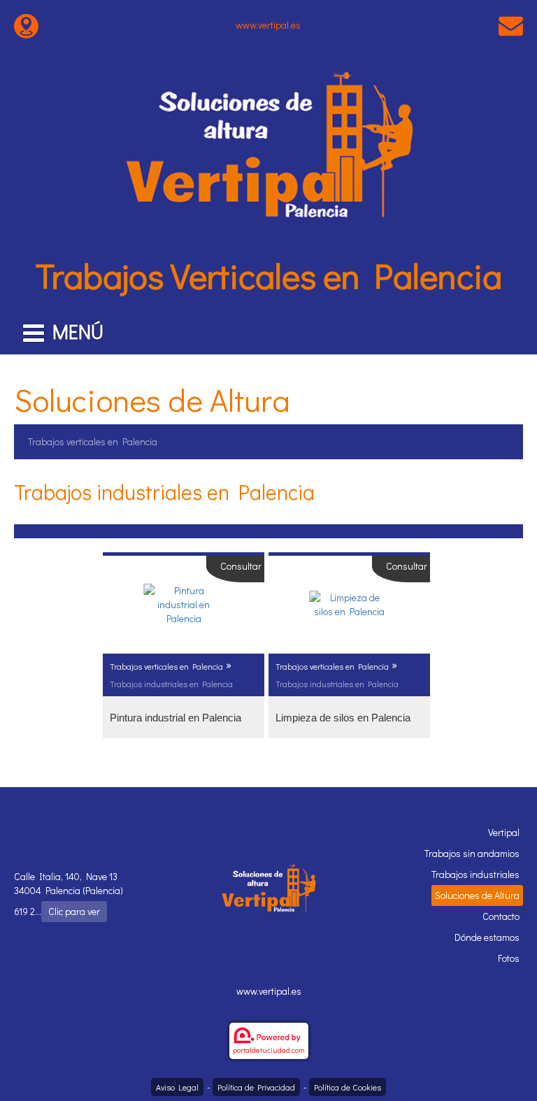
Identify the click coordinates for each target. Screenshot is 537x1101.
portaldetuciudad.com (269, 1049)
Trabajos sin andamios (472, 853)
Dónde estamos (487, 937)
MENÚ (77, 331)
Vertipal (504, 832)
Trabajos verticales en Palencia (92, 441)
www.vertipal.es (268, 24)
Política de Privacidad (256, 1087)
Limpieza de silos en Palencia (342, 718)
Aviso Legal (177, 1087)
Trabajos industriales (475, 874)
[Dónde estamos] (26, 25)
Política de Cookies (347, 1087)
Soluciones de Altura (477, 895)
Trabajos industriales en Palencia (171, 683)
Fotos (509, 958)
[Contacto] (511, 25)
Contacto (501, 916)
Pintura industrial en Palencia (175, 718)
